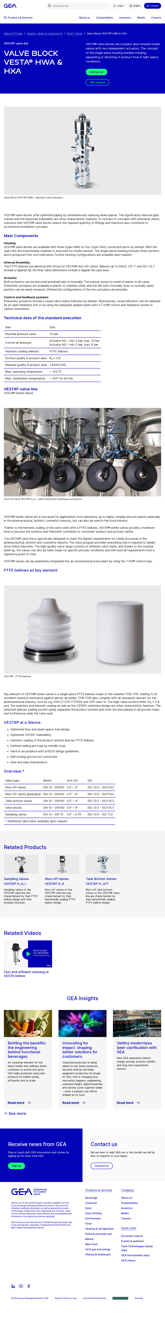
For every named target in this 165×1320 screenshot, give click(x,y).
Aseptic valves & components (45, 33)
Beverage (91, 1197)
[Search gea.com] (50, 6)
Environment (93, 1218)
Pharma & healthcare (98, 1254)
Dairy (88, 1208)
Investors (127, 1208)
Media (125, 1213)
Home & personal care (98, 1233)
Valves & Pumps (13, 33)
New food (91, 1244)
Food (88, 1223)
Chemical (91, 1203)
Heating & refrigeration (99, 1228)
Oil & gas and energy (98, 1249)
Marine (89, 1239)
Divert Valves (75, 33)
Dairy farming (93, 1213)
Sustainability (129, 1203)
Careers (126, 1218)
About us (126, 1197)
